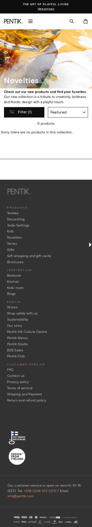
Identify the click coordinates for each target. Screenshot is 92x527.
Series (12, 244)
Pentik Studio (17, 344)
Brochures (15, 262)
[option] (46, 7)
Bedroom (14, 276)
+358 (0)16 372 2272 (40, 491)
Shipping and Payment (24, 394)
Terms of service (20, 388)
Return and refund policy (26, 400)
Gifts (11, 250)
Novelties (14, 237)
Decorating (16, 219)
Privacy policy (18, 382)
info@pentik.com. (21, 496)
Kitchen (13, 282)
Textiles (13, 213)
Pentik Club (16, 356)
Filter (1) (24, 112)
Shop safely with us (22, 313)
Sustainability (17, 320)
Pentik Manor (17, 338)
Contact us (16, 376)
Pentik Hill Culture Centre (27, 332)
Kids (10, 231)
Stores (12, 307)
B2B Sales (15, 350)
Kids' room (15, 288)
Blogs (11, 294)
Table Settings (18, 225)
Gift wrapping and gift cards (29, 256)
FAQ (10, 370)
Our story (14, 326)
